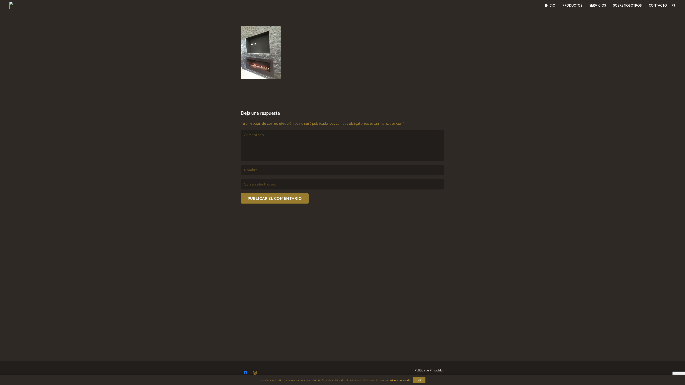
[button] (644, 5)
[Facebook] (245, 373)
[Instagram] (255, 373)
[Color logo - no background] (13, 5)
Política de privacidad (400, 380)
